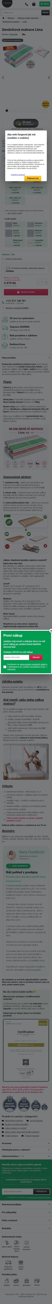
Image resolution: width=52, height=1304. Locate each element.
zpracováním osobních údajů (33, 664)
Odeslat (36, 657)
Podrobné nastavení (18, 175)
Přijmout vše (32, 178)
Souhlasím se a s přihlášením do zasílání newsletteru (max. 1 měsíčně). (27, 667)
